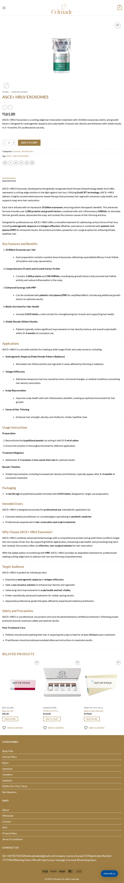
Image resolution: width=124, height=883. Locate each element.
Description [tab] (9, 181)
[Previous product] (10, 107)
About (5, 809)
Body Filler (7, 751)
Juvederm (7, 774)
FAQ (4, 827)
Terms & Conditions (12, 839)
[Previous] (2, 697)
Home (5, 92)
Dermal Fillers (9, 756)
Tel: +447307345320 (14, 855)
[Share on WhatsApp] (5, 162)
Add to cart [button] (52, 719)
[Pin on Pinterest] (26, 162)
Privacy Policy (9, 833)
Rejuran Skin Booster (94, 711)
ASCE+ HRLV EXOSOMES (17, 156)
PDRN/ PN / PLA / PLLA (14, 786)
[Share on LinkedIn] (32, 162)
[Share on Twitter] (15, 162)
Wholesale (7, 815)
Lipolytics (7, 780)
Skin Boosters (20, 92)
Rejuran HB (7, 711)
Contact (6, 821)
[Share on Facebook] (10, 162)
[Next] (121, 697)
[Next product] (5, 107)
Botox (5, 762)
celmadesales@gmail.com (40, 855)
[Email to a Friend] (21, 162)
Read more (10, 719)
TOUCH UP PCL (50, 711)
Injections (7, 768)
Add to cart (29, 142)
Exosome (17, 151)
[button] (4, 8)
